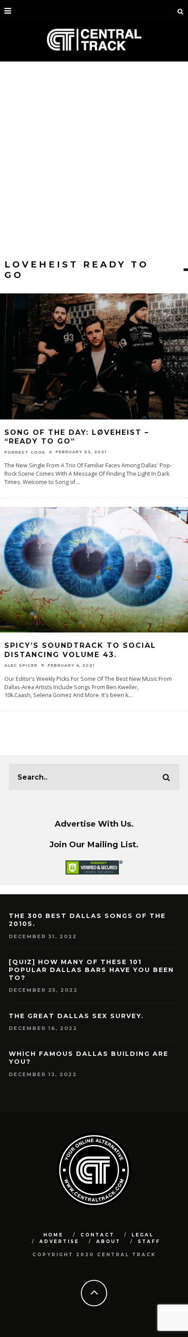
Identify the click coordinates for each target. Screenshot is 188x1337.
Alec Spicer (21, 665)
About (108, 1241)
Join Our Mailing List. (94, 844)
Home (53, 1235)
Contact (97, 1235)
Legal (142, 1235)
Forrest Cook (24, 451)
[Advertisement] (94, 160)
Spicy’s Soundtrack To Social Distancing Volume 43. (80, 650)
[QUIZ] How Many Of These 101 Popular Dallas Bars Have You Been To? (91, 970)
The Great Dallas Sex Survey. (76, 1016)
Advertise (59, 1241)
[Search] (181, 11)
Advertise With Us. (94, 824)
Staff (149, 1241)
